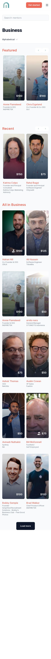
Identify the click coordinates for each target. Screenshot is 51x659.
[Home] (6, 5)
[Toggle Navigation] (47, 5)
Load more (25, 526)
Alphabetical (8, 39)
